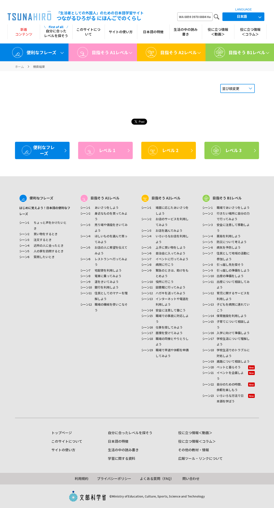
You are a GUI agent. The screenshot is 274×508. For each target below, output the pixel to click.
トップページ (61, 432)
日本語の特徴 (118, 441)
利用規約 (81, 478)
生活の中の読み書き (123, 449)
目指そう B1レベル (227, 197)
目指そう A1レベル (105, 197)
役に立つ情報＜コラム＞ (197, 441)
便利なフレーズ (41, 197)
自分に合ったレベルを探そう (130, 432)
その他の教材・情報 (193, 449)
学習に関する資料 (121, 458)
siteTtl (29, 15)
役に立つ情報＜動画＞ (195, 432)
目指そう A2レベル (166, 197)
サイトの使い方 (63, 449)
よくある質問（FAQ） (157, 478)
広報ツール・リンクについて (200, 458)
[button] (34, 52)
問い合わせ (191, 478)
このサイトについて (66, 441)
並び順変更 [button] (230, 88)
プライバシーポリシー (114, 478)
